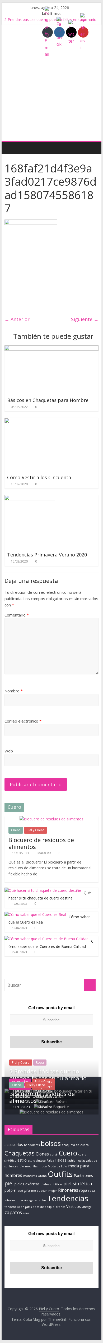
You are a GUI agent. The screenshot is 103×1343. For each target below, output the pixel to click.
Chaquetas (19, 1153)
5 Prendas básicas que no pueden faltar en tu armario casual (48, 1078)
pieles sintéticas (51, 1184)
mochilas (31, 1166)
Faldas (60, 1160)
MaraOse (45, 853)
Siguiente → (85, 319)
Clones (42, 1154)
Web (8, 750)
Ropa (40, 1062)
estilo (22, 1160)
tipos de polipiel (44, 1207)
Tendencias (67, 1198)
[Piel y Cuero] (9, 147)
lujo (21, 1166)
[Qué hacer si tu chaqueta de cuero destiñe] (42, 890)
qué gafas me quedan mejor (37, 1191)
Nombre (13, 690)
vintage (87, 1207)
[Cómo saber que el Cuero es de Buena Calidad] (46, 938)
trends (60, 1207)
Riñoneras (68, 1190)
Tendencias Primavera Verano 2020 (47, 554)
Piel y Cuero (35, 830)
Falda (50, 1160)
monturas (30, 1176)
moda (43, 1166)
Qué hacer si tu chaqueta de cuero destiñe (49, 895)
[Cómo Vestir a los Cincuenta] (32, 421)
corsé (54, 1154)
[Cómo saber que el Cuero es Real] (35, 914)
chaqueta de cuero (75, 1145)
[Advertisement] (51, 86)
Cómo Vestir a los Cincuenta (39, 477)
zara (26, 1213)
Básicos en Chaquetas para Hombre (47, 400)
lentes (13, 1166)
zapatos (13, 1212)
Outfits (60, 1174)
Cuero (15, 830)
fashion (72, 1160)
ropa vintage (25, 1200)
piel (8, 1183)
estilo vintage (37, 1160)
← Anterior (17, 319)
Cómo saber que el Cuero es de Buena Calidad (50, 944)
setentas (40, 1200)
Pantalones (83, 1175)
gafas (81, 1160)
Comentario (16, 615)
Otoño (42, 1176)
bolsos (51, 1143)
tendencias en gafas (18, 1207)
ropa (83, 1190)
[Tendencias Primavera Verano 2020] (29, 498)
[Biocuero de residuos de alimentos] (51, 818)
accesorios (13, 1144)
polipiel (10, 1190)
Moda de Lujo (57, 1166)
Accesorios (20, 1081)
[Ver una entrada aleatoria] (93, 147)
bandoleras (32, 1145)
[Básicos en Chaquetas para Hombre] (51, 348)
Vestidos (73, 1206)
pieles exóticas (27, 1183)
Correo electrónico (22, 721)
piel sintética (77, 1183)
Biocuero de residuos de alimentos (41, 843)
